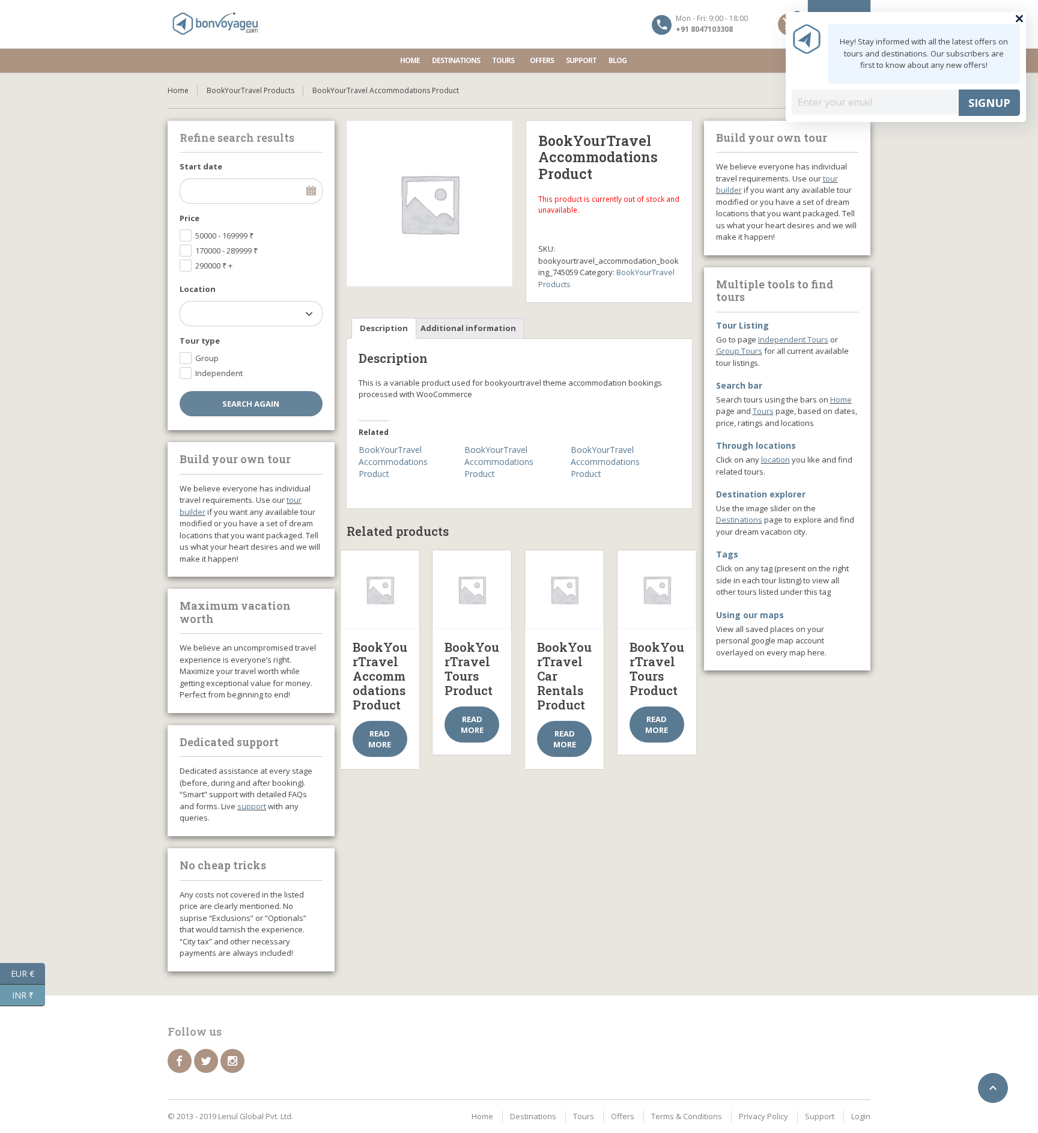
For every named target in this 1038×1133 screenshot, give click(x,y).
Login (860, 1116)
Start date (201, 166)
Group (207, 358)
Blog (618, 60)
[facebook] (180, 1061)
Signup (989, 103)
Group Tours (739, 350)
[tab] (383, 328)
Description (384, 328)
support (251, 806)
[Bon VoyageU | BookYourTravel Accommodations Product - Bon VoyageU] (216, 24)
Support (581, 60)
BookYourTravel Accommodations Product (393, 461)
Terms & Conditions (686, 1116)
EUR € (28, 972)
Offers (542, 60)
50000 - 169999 (224, 235)
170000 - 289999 (226, 250)
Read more (379, 739)
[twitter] (206, 1061)
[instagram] (232, 1061)
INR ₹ (28, 994)
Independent (219, 373)
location (775, 459)
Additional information (468, 328)
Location (198, 289)
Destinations (456, 60)
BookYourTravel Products (250, 90)
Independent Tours (793, 339)
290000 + (213, 265)
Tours (503, 60)
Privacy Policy (763, 1116)
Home (410, 60)
